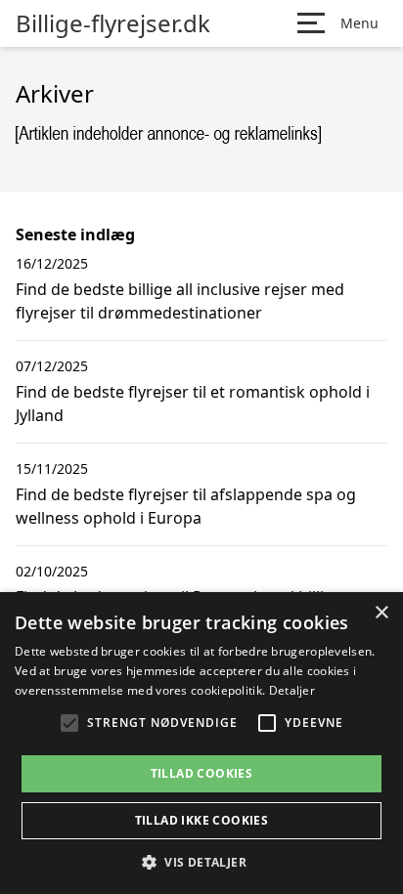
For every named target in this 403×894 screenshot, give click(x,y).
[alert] (201, 743)
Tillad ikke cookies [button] (202, 820)
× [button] (381, 613)
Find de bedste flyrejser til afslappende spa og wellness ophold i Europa (186, 506)
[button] (201, 862)
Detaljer (292, 690)
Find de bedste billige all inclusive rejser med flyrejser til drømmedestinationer (180, 300)
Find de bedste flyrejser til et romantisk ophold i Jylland (193, 403)
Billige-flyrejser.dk (113, 23)
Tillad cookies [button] (202, 773)
